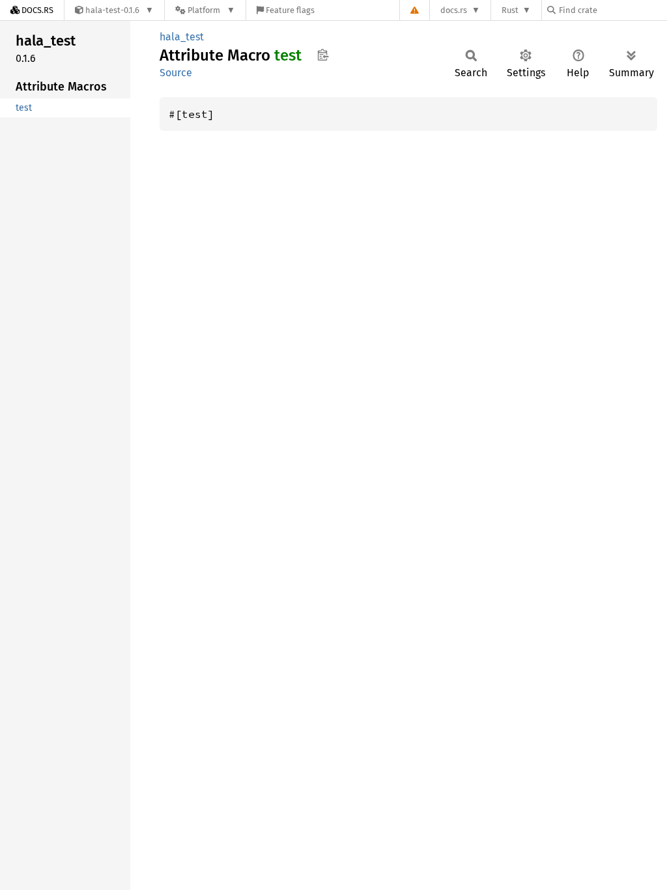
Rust (510, 10)
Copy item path (323, 55)
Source (176, 72)
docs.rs (453, 10)
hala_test (182, 37)
